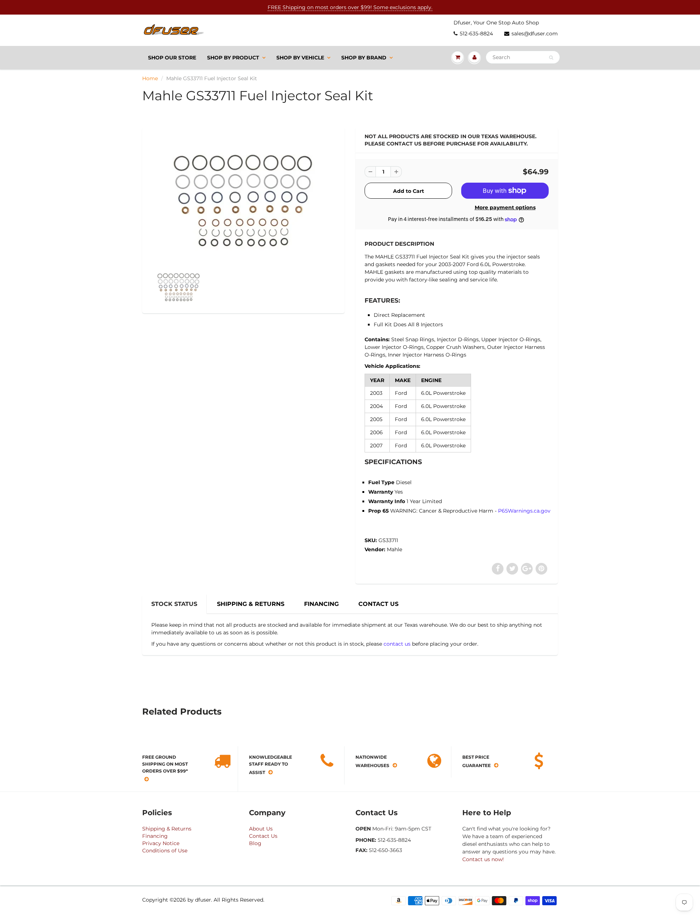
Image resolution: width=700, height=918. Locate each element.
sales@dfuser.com (535, 33)
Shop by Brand (363, 57)
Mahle (394, 549)
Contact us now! (483, 859)
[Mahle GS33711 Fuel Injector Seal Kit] (243, 198)
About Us (261, 828)
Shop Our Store (172, 57)
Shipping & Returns (166, 828)
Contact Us (263, 836)
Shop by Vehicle (300, 57)
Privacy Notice (160, 843)
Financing (155, 836)
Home (150, 78)
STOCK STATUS (174, 603)
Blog (255, 843)
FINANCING (321, 603)
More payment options (505, 207)
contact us (397, 644)
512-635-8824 (476, 33)
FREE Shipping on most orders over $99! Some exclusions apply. (350, 7)
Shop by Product (233, 57)
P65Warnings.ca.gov (524, 510)
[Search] (551, 57)
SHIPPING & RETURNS (250, 603)
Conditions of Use (164, 850)
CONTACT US (378, 603)
